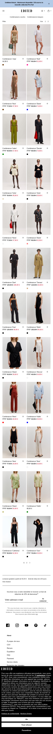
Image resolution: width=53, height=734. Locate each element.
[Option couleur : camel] (27, 288)
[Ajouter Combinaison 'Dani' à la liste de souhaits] (23, 282)
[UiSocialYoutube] (26, 625)
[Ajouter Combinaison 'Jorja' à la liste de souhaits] (23, 59)
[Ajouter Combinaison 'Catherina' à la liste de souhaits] (23, 551)
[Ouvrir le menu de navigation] (3, 11)
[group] (26, 601)
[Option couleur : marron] (3, 64)
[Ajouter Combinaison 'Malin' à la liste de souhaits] (48, 327)
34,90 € (39, 374)
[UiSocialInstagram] (17, 625)
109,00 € (17, 285)
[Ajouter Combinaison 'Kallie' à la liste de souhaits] (48, 416)
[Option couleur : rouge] (3, 422)
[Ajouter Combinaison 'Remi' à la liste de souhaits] (23, 416)
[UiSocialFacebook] (7, 625)
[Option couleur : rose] (27, 64)
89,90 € (29, 508)
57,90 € (15, 151)
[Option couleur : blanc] (3, 243)
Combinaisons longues (35, 17)
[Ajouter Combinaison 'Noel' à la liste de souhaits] (48, 59)
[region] (14, 40)
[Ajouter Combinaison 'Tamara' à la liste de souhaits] (48, 282)
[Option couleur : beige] (3, 199)
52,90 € (39, 61)
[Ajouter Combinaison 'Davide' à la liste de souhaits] (48, 148)
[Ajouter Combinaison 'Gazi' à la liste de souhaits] (48, 551)
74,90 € (39, 106)
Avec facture (6, 582)
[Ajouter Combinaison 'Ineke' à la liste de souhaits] (23, 148)
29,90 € (15, 464)
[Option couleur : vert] (3, 154)
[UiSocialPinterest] (36, 625)
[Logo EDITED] (26, 11)
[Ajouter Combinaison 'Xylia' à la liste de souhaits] (23, 193)
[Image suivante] (23, 39)
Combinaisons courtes (17, 17)
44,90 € (40, 285)
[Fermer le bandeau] (49, 4)
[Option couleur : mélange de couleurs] (27, 243)
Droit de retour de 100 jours (37, 579)
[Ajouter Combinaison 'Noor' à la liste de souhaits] (23, 104)
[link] (9, 636)
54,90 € (15, 508)
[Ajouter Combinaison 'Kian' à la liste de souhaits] (23, 327)
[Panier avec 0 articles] (49, 11)
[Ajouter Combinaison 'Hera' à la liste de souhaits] (23, 461)
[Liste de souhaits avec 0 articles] (42, 11)
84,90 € (40, 329)
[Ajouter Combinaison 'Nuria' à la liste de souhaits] (23, 238)
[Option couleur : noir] (27, 154)
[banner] (26, 3)
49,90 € (15, 195)
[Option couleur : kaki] (3, 512)
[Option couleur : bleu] (27, 109)
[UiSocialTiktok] (45, 625)
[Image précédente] (5, 39)
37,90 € (15, 106)
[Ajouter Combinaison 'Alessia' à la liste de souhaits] (48, 372)
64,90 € (5, 61)
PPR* (34, 61)
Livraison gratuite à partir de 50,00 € (14, 579)
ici (37, 614)
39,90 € (39, 195)
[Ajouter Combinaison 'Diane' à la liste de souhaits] (48, 104)
